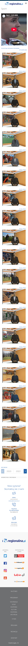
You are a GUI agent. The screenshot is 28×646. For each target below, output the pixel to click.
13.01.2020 (22, 327)
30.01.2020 (22, 71)
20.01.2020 (22, 229)
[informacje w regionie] (14, 3)
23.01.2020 (22, 170)
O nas (14, 619)
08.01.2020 (22, 386)
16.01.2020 (22, 268)
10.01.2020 (22, 347)
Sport (14, 604)
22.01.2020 (22, 189)
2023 (9, 471)
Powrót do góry (12, 643)
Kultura (14, 609)
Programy (14, 598)
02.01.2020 (22, 445)
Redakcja (14, 632)
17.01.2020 (22, 248)
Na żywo (14, 591)
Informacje (14, 602)
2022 (18, 471)
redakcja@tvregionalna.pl (14, 500)
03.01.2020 (22, 425)
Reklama (14, 625)
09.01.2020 (22, 366)
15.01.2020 (22, 288)
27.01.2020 (22, 130)
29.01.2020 (22, 91)
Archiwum (13, 614)
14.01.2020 (22, 307)
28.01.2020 (22, 111)
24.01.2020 (22, 150)
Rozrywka (13, 607)
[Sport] (14, 60)
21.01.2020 (22, 209)
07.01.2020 (22, 406)
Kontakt (14, 638)
